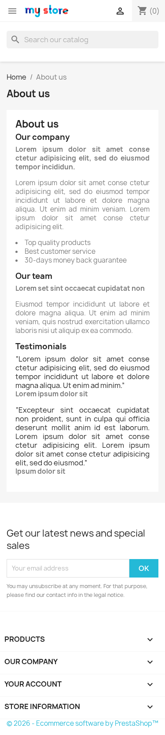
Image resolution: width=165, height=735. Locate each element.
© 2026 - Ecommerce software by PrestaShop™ (82, 723)
